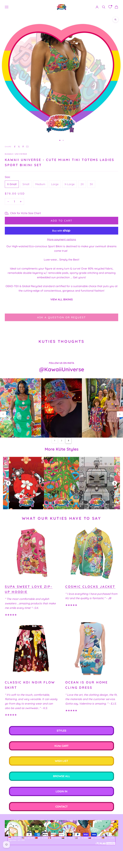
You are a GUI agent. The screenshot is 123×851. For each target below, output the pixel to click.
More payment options (61, 239)
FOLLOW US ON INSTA (61, 362)
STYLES (61, 730)
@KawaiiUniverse (61, 369)
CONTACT (61, 806)
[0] (110, 7)
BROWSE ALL (61, 776)
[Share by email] (27, 146)
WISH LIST (61, 761)
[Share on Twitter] (19, 146)
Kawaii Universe (16, 154)
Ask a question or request (61, 317)
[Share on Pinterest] (23, 146)
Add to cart (61, 220)
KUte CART (61, 746)
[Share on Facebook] (15, 146)
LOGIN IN (61, 791)
